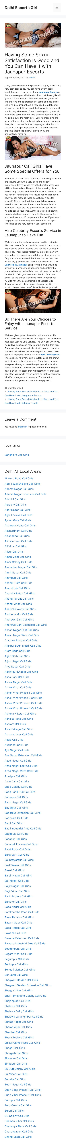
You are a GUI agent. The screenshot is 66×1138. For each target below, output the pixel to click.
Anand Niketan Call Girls (20, 593)
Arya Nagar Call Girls (17, 666)
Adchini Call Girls (15, 499)
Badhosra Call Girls (16, 818)
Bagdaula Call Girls (16, 833)
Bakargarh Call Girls (17, 854)
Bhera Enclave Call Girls (19, 1037)
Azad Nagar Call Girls (18, 760)
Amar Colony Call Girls (18, 562)
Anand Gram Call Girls (18, 583)
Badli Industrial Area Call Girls (23, 828)
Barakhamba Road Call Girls (22, 912)
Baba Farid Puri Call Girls (20, 791)
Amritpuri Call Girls (16, 577)
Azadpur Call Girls (16, 776)
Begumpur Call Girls (17, 959)
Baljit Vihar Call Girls (17, 891)
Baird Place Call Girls (17, 849)
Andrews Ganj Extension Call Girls (26, 624)
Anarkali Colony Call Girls (20, 609)
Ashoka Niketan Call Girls (20, 713)
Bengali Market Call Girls (20, 969)
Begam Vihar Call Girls (18, 953)
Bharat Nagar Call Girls (19, 1021)
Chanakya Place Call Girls (20, 1126)
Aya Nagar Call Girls (17, 750)
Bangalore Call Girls (17, 454)
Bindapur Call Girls (16, 1063)
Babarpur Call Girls (16, 797)
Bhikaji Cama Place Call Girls (22, 1042)
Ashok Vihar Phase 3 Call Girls (23, 703)
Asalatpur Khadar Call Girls (21, 671)
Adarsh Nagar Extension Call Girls (25, 494)
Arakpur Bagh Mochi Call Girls (23, 645)
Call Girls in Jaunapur (16, 264)
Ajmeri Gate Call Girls (18, 520)
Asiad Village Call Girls (19, 729)
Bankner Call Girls (16, 901)
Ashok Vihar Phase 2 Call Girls (23, 697)
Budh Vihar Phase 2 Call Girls (23, 1095)
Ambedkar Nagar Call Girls (21, 567)
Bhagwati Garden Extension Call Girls (28, 985)
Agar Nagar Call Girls (18, 509)
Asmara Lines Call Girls (19, 734)
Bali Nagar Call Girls (17, 880)
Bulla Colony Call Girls (18, 1105)
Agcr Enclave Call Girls (18, 515)
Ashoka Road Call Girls (19, 718)
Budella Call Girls (15, 1079)
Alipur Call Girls (14, 551)
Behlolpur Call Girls (16, 964)
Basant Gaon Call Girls (18, 922)
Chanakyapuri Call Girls (19, 1131)
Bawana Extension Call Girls (22, 938)
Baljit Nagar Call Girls (18, 886)
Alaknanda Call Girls (17, 535)
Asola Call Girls (14, 739)
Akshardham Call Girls (18, 530)
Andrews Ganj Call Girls (19, 619)
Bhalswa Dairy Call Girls (19, 1011)
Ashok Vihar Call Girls (18, 687)
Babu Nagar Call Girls (18, 802)
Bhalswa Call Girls (16, 1006)
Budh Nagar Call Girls (18, 1084)
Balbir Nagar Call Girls (18, 875)
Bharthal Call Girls (16, 1032)
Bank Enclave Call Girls (19, 896)
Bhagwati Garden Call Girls (21, 980)
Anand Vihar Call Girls (18, 603)
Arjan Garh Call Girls (17, 656)
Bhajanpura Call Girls (17, 1000)
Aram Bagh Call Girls (17, 650)
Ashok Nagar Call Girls (18, 682)
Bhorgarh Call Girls (16, 1053)
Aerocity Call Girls (16, 504)
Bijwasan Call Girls (16, 1058)
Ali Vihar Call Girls (16, 546)
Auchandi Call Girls (16, 744)
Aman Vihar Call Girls (18, 556)
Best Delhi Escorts (50, 354)
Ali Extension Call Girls (18, 541)
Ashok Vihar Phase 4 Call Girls (23, 708)
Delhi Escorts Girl (21, 7)
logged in (22, 426)
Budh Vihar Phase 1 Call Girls (23, 1089)
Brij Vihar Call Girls (16, 1074)
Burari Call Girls (14, 1110)
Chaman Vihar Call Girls (19, 1121)
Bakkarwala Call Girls (18, 865)
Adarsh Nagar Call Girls (19, 488)
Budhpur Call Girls (16, 1100)
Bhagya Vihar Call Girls (19, 990)
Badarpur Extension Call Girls (23, 812)
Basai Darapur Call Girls (19, 917)
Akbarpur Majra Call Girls (20, 525)
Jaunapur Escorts (48, 92)
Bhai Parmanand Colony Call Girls (25, 995)
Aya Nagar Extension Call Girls (23, 755)
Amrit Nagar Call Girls (18, 572)
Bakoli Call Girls (14, 870)
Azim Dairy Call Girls (17, 781)
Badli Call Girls (14, 823)
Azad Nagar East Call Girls (21, 765)
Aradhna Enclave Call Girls (21, 640)
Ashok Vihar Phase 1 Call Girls (23, 692)
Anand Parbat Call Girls (19, 598)
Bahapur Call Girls (16, 839)
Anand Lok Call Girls (17, 588)
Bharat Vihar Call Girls (18, 1027)
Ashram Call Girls (15, 724)
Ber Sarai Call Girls (16, 974)
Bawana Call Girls (15, 933)
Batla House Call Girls (18, 927)
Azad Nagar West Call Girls (21, 771)
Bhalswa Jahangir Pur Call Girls (24, 1016)
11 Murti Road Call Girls (19, 478)
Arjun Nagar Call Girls (18, 661)
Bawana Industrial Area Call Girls (25, 943)
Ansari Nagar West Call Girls (22, 635)
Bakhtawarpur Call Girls (19, 859)
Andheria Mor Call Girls (19, 614)
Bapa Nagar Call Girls (18, 906)
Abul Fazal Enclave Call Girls (22, 483)
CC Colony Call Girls (17, 1115)
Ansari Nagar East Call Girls (22, 630)
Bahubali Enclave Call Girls (21, 844)
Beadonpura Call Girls (18, 948)
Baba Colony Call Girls (18, 786)
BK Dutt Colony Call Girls (20, 1068)
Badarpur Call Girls (16, 807)
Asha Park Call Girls (17, 677)
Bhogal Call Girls (15, 1047)
